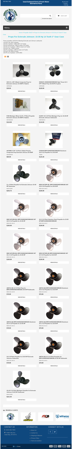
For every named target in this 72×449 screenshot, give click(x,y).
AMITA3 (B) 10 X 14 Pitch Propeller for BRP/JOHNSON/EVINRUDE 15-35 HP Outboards (53, 357)
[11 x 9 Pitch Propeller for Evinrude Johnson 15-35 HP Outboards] (21, 173)
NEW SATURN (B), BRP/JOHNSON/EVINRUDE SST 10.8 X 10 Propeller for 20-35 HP (53, 185)
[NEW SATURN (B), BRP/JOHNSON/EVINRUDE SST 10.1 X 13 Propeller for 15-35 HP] (21, 242)
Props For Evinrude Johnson (42, 32)
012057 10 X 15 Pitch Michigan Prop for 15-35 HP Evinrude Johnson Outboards (53, 116)
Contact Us (34, 433)
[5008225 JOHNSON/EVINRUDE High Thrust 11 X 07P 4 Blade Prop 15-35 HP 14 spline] (54, 70)
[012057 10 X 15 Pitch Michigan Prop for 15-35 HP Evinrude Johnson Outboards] (54, 104)
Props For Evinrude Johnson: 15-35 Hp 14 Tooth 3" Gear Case (36, 37)
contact (66, 3)
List (8, 56)
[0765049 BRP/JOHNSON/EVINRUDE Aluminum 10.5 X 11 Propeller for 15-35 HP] (54, 139)
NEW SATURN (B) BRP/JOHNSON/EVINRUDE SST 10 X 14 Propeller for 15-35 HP (53, 254)
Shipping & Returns (36, 435)
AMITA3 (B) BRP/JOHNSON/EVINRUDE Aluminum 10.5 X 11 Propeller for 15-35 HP (53, 288)
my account (65, 1)
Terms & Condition (36, 440)
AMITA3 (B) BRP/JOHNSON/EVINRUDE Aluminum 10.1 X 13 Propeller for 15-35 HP (53, 322)
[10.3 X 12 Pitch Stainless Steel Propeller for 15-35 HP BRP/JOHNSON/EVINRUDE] (54, 208)
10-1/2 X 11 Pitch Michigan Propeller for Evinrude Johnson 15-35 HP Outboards (21, 391)
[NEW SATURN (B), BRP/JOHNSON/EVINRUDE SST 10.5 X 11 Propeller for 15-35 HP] (21, 208)
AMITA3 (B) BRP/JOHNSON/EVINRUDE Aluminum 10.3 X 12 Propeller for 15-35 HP (21, 322)
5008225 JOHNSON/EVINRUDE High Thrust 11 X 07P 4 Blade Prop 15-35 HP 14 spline (53, 82)
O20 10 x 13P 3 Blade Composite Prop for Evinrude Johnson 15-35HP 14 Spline (19, 82)
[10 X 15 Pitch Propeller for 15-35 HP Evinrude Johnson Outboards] (21, 345)
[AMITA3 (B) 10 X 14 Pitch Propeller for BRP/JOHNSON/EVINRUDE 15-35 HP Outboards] (54, 345)
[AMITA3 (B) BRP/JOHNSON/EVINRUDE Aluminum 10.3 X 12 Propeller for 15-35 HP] (21, 310)
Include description (47, 18)
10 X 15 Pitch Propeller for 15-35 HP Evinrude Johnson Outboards (20, 357)
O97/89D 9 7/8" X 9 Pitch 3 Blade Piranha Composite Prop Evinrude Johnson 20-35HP (20, 151)
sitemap (66, 5)
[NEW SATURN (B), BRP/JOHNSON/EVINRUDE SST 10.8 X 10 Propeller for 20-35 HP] (54, 173)
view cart (64, 16)
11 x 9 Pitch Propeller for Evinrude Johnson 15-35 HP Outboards (21, 185)
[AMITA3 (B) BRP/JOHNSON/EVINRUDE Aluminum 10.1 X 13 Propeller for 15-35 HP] (54, 310)
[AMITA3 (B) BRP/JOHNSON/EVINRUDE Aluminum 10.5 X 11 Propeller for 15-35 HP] (54, 276)
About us (33, 430)
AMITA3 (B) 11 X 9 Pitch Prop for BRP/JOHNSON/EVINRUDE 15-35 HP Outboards (21, 288)
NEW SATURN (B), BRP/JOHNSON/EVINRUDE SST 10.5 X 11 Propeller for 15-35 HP (21, 220)
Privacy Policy (35, 438)
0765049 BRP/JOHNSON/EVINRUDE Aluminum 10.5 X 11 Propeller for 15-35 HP (52, 151)
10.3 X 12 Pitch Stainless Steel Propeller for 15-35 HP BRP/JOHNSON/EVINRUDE (53, 220)
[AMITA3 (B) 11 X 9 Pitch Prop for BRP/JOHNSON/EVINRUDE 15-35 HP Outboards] (21, 276)
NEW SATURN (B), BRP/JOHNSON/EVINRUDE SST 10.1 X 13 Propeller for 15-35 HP (21, 254)
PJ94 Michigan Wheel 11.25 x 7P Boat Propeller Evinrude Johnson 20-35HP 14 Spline (21, 116)
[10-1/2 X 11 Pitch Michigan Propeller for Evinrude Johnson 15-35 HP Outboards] (21, 379)
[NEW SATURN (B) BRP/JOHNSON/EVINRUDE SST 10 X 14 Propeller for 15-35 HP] (54, 242)
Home (20, 32)
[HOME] (10, 10)
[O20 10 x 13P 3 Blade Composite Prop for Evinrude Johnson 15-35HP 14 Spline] (21, 70)
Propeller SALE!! (28, 32)
